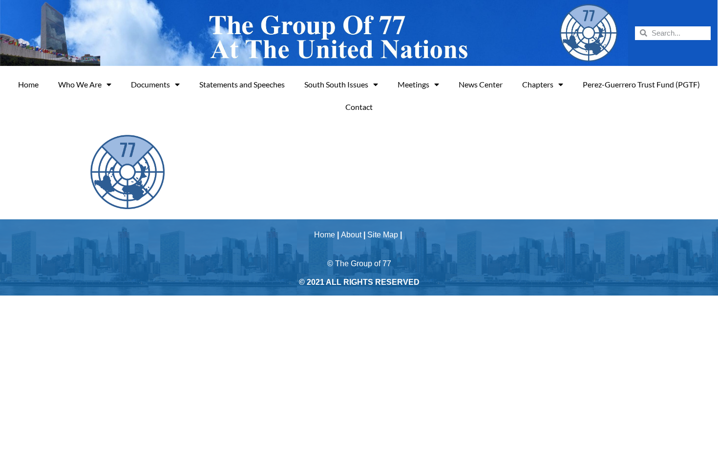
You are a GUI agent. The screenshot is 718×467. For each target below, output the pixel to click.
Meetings (413, 84)
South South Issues (336, 84)
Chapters (537, 84)
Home (28, 84)
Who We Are (80, 84)
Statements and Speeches (242, 84)
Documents (150, 84)
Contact (359, 106)
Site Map (382, 235)
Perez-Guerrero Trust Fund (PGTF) (641, 84)
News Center (481, 84)
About (351, 235)
